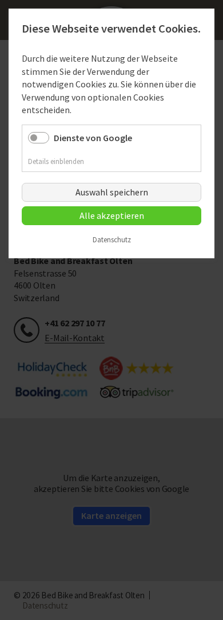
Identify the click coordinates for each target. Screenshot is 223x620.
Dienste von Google (93, 137)
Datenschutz (112, 240)
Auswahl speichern (111, 192)
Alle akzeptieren (111, 215)
